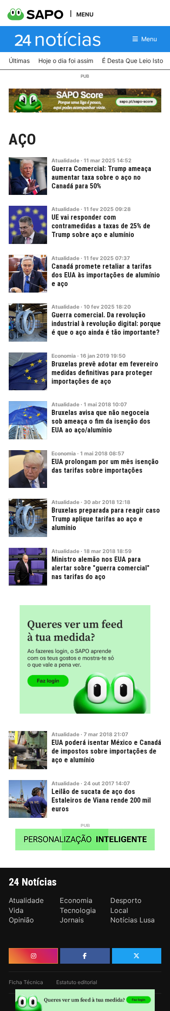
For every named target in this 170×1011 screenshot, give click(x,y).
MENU (84, 14)
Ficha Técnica (26, 982)
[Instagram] (33, 956)
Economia (63, 355)
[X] (136, 956)
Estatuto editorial (76, 982)
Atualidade (65, 160)
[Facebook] (84, 956)
